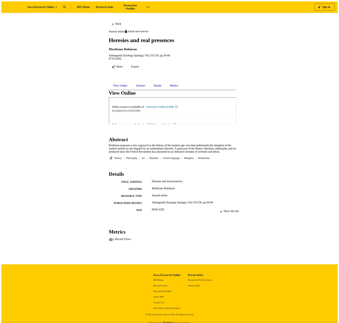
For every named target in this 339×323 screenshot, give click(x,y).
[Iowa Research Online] (14, 7)
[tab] (120, 85)
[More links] (148, 7)
